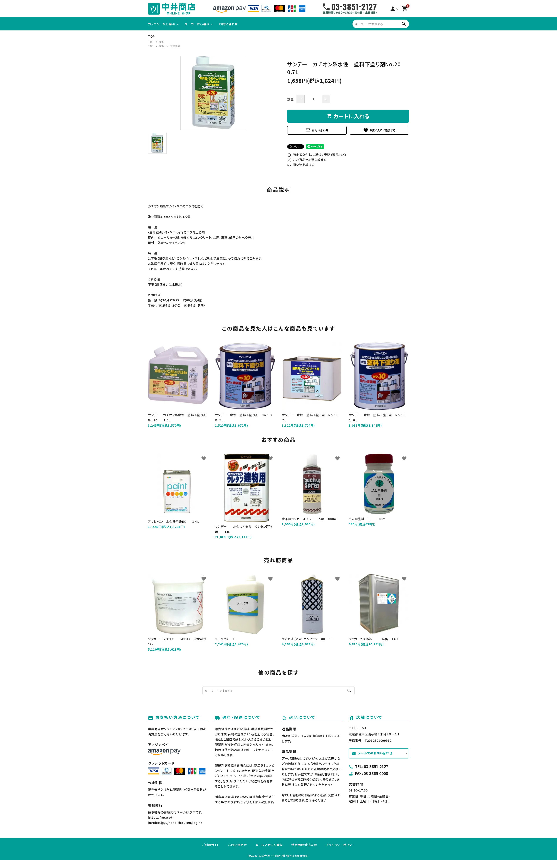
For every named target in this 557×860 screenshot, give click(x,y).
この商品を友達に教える (306, 159)
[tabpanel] (213, 93)
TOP (151, 41)
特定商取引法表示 (304, 845)
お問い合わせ (316, 130)
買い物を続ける (301, 164)
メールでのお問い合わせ (372, 753)
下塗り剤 (175, 46)
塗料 (161, 41)
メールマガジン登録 (269, 845)
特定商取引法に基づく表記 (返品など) (316, 154)
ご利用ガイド (210, 845)
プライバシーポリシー (340, 845)
